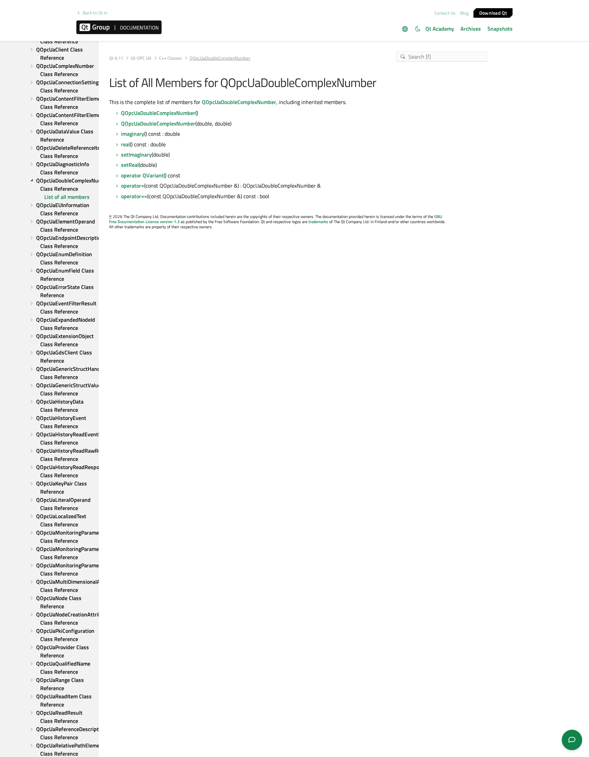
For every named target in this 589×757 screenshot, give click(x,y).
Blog (464, 13)
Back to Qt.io (95, 13)
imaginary (132, 134)
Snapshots (500, 29)
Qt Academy (439, 29)
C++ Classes (170, 58)
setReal (130, 165)
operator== (134, 196)
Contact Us (445, 13)
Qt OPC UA (141, 58)
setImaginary (136, 154)
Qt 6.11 (116, 58)
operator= (132, 185)
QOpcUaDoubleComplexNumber (239, 102)
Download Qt (493, 12)
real (125, 144)
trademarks (318, 221)
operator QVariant (142, 175)
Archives (470, 29)
